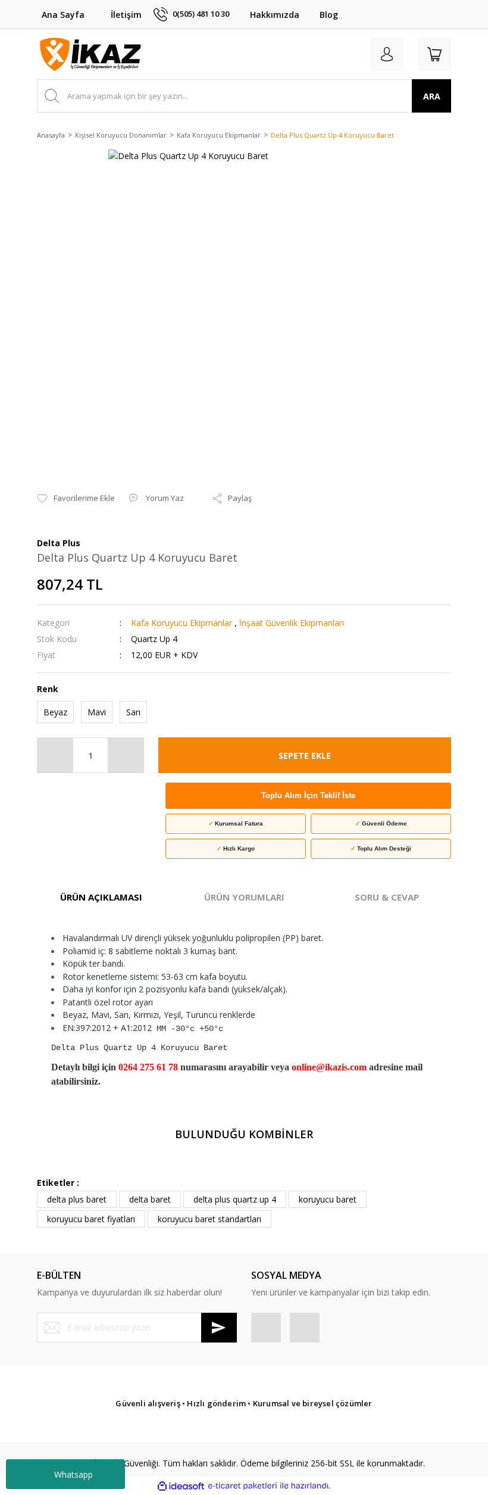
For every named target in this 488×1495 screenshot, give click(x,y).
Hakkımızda (274, 14)
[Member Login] (386, 54)
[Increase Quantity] (125, 755)
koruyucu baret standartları (209, 1219)
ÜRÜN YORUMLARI (244, 897)
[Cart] (434, 54)
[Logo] (90, 54)
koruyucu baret (327, 1199)
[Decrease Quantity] (55, 755)
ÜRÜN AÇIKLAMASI (101, 897)
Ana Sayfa (63, 14)
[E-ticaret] (242, 1486)
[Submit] (219, 1328)
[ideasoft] (181, 1486)
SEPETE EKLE (305, 755)
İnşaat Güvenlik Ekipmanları (291, 622)
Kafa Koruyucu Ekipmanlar (181, 622)
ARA (431, 96)
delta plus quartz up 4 (234, 1199)
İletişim (126, 14)
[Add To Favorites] (76, 498)
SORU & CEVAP (387, 897)
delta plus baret (77, 1199)
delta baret (150, 1199)
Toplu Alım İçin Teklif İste (308, 795)
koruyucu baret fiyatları (91, 1219)
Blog (329, 14)
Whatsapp (73, 1474)
